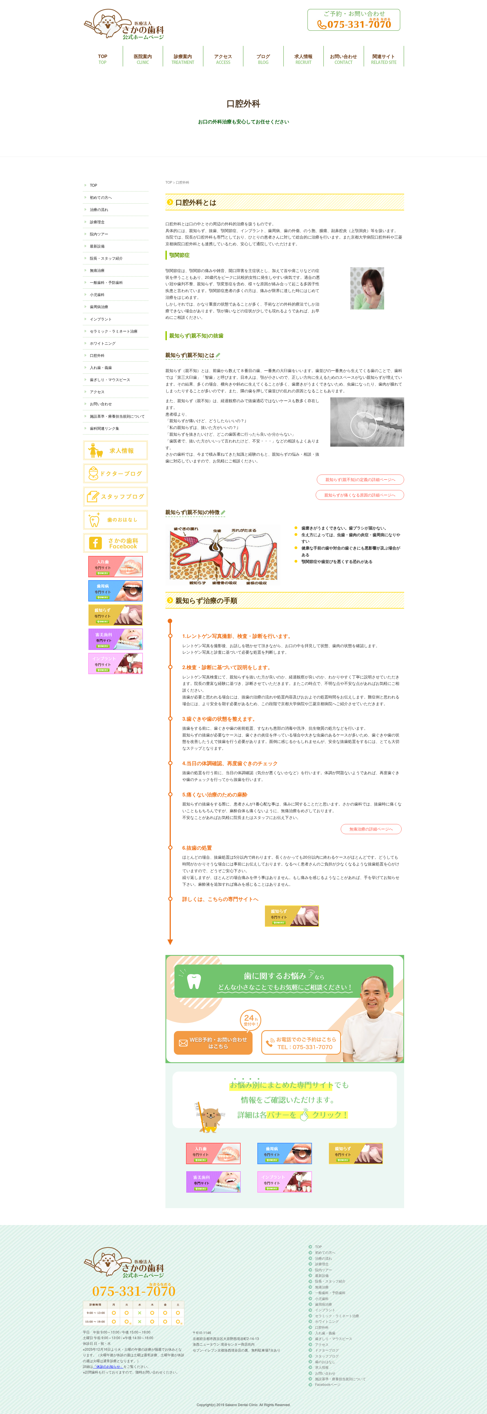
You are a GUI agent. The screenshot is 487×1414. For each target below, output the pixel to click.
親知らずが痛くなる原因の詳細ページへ (359, 495)
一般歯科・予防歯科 (106, 282)
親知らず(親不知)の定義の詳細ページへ (360, 479)
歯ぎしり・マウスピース (110, 379)
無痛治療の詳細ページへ (371, 829)
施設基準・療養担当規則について (117, 416)
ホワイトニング (103, 343)
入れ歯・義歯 (101, 367)
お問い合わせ (343, 56)
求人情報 (304, 56)
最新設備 (97, 246)
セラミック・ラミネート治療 (114, 331)
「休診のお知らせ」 (108, 1366)
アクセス (223, 56)
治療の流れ (99, 209)
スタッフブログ (327, 1355)
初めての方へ (101, 197)
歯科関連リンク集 (104, 428)
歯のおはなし (325, 1361)
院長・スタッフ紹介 (106, 258)
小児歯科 (97, 294)
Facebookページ (327, 1384)
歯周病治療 (99, 306)
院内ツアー (99, 234)
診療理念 (97, 221)
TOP (102, 56)
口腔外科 (97, 355)
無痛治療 (97, 270)
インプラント (101, 319)
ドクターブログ (327, 1350)
